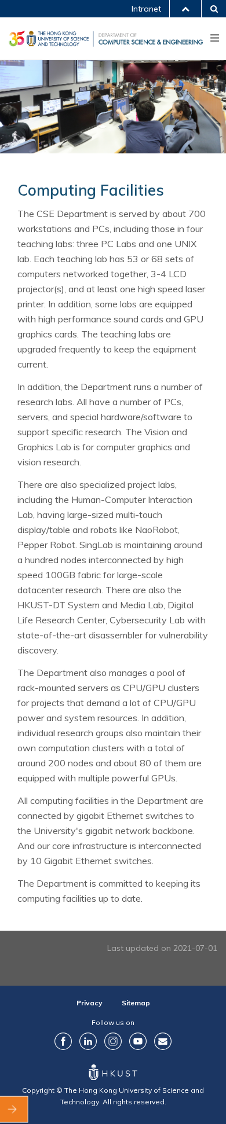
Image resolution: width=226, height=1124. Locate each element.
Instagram (113, 1041)
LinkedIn (88, 1041)
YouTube (138, 1041)
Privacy (89, 1002)
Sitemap (136, 1002)
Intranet (146, 8)
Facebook (63, 1041)
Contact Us (163, 1041)
